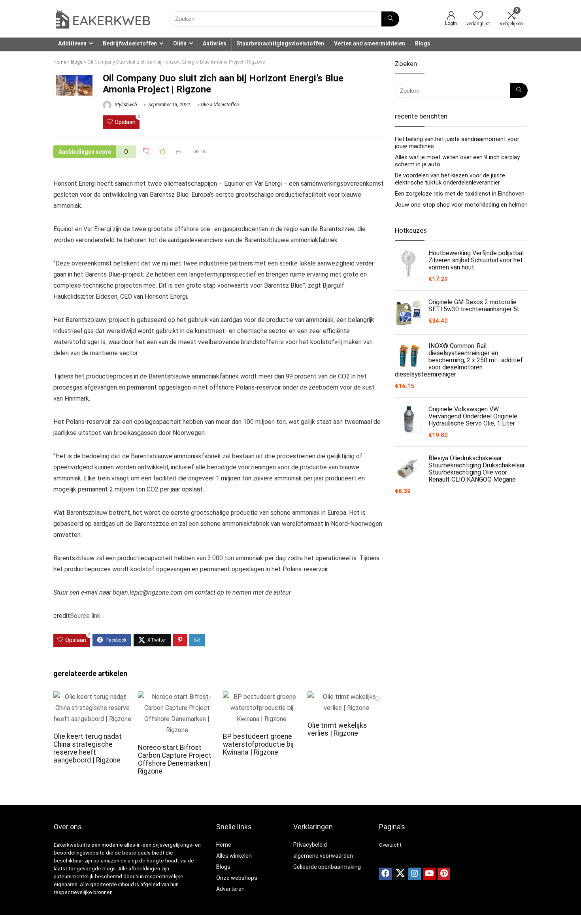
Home (59, 62)
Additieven (72, 43)
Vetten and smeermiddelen (369, 43)
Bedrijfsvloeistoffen (130, 43)
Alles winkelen (234, 856)
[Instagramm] (414, 874)
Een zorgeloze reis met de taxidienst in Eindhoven (459, 193)
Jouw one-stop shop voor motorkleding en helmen (461, 204)
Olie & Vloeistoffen (220, 104)
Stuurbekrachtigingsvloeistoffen (280, 43)
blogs (77, 62)
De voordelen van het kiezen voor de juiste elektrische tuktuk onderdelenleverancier (450, 179)
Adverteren (230, 889)
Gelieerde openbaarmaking (327, 867)
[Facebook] (385, 874)
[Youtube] (429, 874)
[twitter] (400, 874)
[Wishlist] (478, 16)
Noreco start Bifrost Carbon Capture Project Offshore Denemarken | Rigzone (174, 759)
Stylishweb (125, 104)
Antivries (214, 43)
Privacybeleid (310, 845)
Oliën (180, 43)
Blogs (422, 43)
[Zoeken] (390, 18)
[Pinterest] (444, 874)
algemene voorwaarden (323, 856)
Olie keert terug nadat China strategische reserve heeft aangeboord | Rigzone (87, 748)
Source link (85, 615)
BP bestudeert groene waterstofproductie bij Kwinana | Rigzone (258, 744)
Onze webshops (236, 878)
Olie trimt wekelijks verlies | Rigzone (337, 729)
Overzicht (390, 845)
